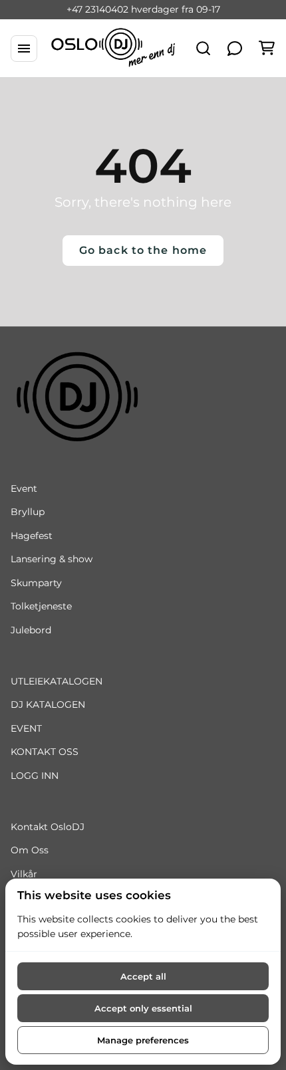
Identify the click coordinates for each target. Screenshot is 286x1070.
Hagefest (32, 536)
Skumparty (36, 583)
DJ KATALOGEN (48, 704)
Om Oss (30, 850)
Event (24, 488)
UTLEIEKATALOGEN (56, 681)
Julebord (31, 630)
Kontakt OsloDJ (47, 827)
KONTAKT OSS (44, 752)
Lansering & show (51, 559)
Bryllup (28, 512)
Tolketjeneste (41, 606)
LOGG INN (35, 776)
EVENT (26, 728)
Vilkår (24, 874)
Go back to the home (143, 250)
